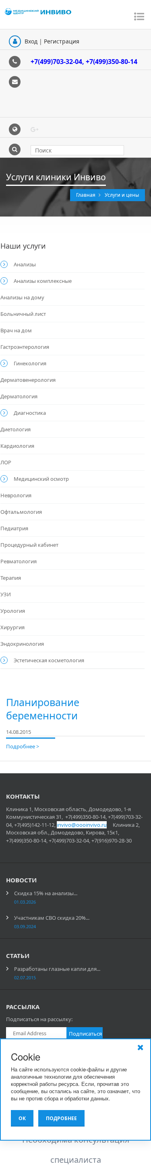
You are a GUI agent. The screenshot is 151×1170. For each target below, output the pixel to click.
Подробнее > (22, 746)
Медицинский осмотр (41, 478)
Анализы (25, 264)
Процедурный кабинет (29, 544)
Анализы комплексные (43, 280)
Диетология (15, 429)
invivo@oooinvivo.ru (82, 824)
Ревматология (18, 561)
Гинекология (30, 363)
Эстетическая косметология (49, 660)
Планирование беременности (42, 708)
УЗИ (5, 594)
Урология (12, 610)
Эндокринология (22, 643)
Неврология (15, 495)
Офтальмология (21, 511)
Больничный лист (23, 313)
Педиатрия (14, 528)
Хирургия (12, 627)
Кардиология (17, 445)
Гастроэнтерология (24, 346)
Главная (86, 195)
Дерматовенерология (28, 379)
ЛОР (5, 462)
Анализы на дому (22, 297)
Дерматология (18, 396)
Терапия (10, 577)
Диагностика (30, 412)
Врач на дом (16, 330)
